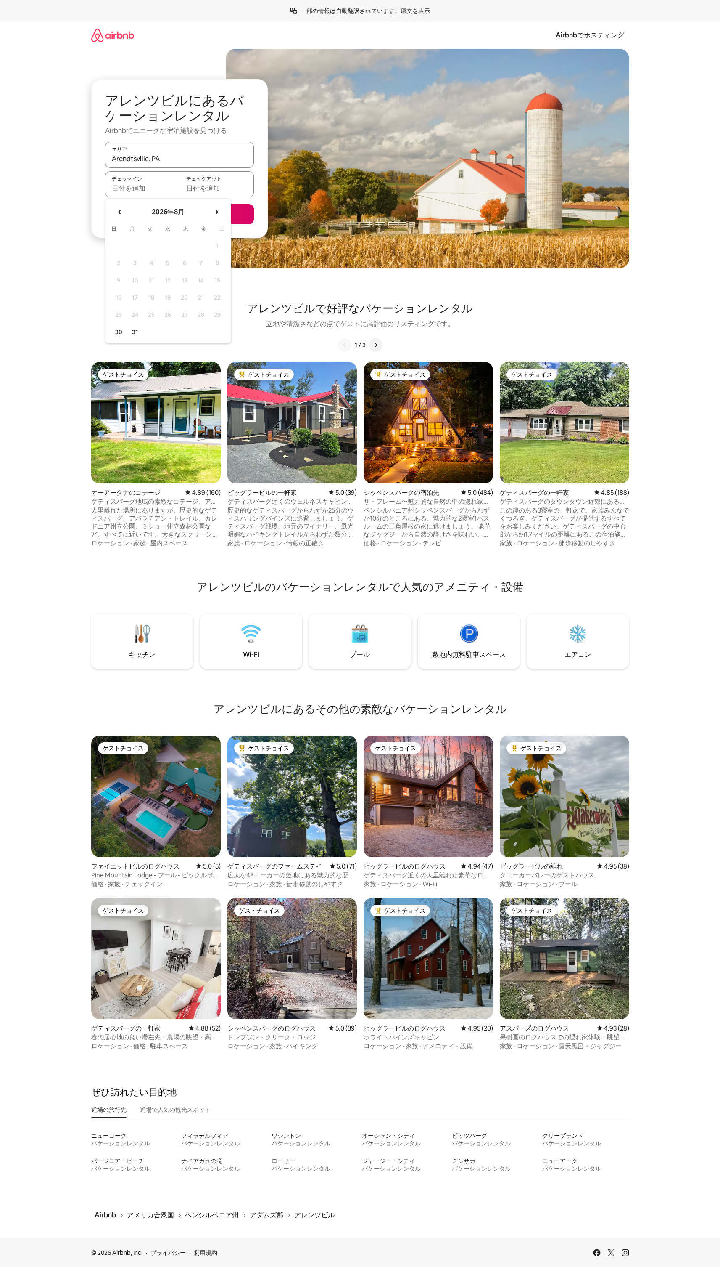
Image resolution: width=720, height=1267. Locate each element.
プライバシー (168, 1252)
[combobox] (179, 159)
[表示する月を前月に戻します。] (119, 212)
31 (135, 332)
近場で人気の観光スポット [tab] (175, 1109)
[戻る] (344, 345)
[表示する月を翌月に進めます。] (216, 212)
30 (118, 332)
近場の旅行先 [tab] (109, 1109)
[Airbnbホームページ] (112, 35)
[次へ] (375, 345)
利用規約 (205, 1252)
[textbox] (142, 188)
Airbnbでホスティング (590, 35)
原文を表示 (415, 11)
